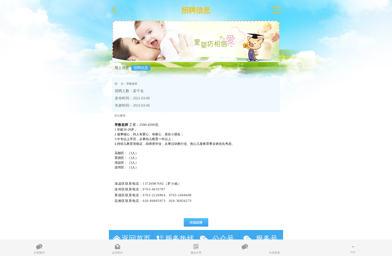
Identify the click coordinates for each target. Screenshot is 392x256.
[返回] (114, 10)
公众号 (223, 238)
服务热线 (179, 238)
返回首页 (136, 238)
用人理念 (122, 68)
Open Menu (276, 10)
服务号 (267, 238)
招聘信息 (141, 68)
